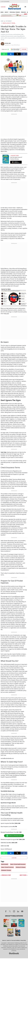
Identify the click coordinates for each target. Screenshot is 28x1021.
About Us (4, 940)
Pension (23, 12)
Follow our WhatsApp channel (15, 835)
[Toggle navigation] (25, 7)
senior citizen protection (7, 867)
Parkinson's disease (20, 867)
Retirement (9, 21)
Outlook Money (5, 1)
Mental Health (4, 864)
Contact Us (8, 940)
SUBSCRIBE (24, 49)
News (2, 12)
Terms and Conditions (15, 940)
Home (2, 21)
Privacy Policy (23, 940)
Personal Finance (15, 12)
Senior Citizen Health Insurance (17, 864)
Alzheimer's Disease (6, 870)
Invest (7, 12)
